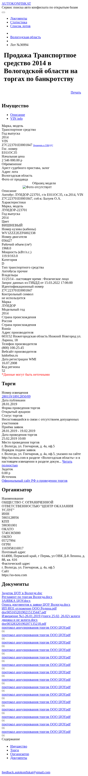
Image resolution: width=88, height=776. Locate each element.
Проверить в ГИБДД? (43, 145)
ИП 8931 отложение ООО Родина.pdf (29, 608)
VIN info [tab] (16, 118)
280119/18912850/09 (16, 396)
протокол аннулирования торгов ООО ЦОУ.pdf (36, 627)
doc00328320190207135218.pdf (24, 623)
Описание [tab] (17, 115)
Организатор (19, 754)
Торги (14, 750)
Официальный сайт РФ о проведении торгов (34, 480)
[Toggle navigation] (3, 12)
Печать (76, 92)
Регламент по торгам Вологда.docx (27, 597)
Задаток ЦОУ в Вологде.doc (22, 593)
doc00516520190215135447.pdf (24, 612)
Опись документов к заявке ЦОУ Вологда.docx (36, 604)
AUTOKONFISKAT (16, 3)
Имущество (18, 746)
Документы (18, 758)
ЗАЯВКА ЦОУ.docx (16, 601)
